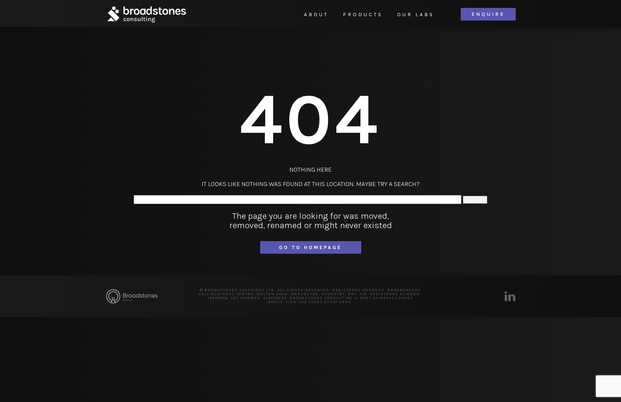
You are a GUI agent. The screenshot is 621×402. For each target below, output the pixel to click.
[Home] (146, 14)
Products (363, 15)
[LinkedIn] (510, 296)
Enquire (488, 14)
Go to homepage (310, 247)
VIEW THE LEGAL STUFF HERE (318, 302)
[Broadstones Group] (132, 296)
